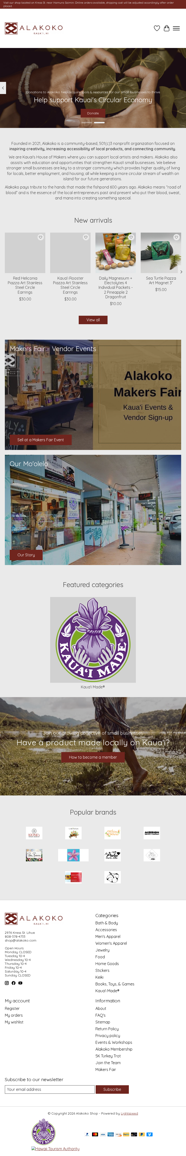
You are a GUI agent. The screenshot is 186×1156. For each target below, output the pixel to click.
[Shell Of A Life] (152, 855)
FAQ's (100, 1015)
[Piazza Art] (73, 855)
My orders (14, 1015)
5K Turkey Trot (108, 1056)
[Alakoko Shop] (34, 28)
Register (12, 1008)
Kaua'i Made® (93, 686)
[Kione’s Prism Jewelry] (34, 833)
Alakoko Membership (113, 1049)
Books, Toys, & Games (114, 984)
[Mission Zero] (152, 833)
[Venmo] (150, 1134)
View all (93, 319)
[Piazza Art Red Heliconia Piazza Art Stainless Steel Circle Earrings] (25, 253)
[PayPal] (87, 1134)
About (100, 1008)
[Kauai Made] (43, 1143)
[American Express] (111, 1134)
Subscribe (112, 1089)
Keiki (99, 977)
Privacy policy (107, 1035)
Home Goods (107, 963)
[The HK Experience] (112, 877)
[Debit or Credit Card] (134, 1134)
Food (100, 956)
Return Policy (107, 1028)
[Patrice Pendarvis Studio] (34, 855)
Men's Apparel (107, 936)
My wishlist (14, 1022)
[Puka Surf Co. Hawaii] (112, 855)
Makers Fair (105, 1069)
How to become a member (93, 757)
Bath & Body (106, 922)
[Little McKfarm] (73, 833)
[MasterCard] (95, 1134)
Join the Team (108, 1062)
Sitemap (102, 1022)
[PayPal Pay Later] (142, 1134)
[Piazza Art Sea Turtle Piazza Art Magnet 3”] (161, 253)
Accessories (106, 929)
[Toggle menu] (176, 28)
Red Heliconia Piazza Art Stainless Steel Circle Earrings (25, 285)
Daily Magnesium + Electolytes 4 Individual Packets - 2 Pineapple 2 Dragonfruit (116, 287)
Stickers (102, 970)
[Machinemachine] (112, 833)
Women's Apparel (111, 943)
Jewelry (102, 950)
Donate (93, 113)
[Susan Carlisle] (73, 877)
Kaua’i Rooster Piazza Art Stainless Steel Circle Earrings (70, 285)
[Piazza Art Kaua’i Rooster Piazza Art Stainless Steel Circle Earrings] (70, 253)
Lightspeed (129, 1113)
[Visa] (103, 1134)
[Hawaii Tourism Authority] (55, 1148)
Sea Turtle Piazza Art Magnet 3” (161, 280)
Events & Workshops (113, 1042)
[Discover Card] (118, 1134)
